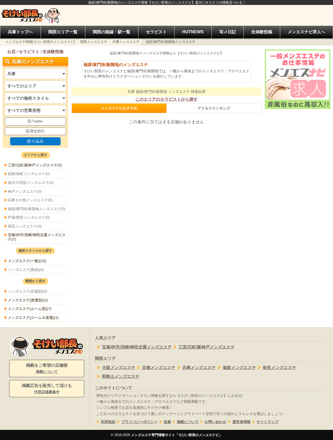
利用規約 (108, 422)
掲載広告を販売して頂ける (47, 388)
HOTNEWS (193, 32)
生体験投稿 (261, 32)
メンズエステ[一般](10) (27, 261)
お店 (11, 51)
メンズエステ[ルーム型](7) (30, 309)
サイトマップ (267, 422)
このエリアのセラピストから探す (166, 99)
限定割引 (37, 131)
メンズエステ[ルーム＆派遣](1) (33, 317)
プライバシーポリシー (139, 422)
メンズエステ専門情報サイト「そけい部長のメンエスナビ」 (176, 435)
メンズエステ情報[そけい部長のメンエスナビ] (40, 42)
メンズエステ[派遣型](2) (28, 300)
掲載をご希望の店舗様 (47, 368)
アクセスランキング (213, 108)
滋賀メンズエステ (239, 367)
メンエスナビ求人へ (306, 32)
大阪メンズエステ (118, 367)
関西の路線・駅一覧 (111, 32)
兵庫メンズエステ (125, 42)
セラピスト (156, 32)
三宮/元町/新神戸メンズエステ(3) (35, 165)
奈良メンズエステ (279, 367)
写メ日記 (227, 32)
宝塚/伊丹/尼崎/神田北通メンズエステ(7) (37, 237)
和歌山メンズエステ (120, 376)
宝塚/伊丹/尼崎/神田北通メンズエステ (137, 347)
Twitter (37, 121)
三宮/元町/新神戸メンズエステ (206, 347)
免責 (167, 422)
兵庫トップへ (20, 32)
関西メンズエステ (93, 42)
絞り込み (35, 141)
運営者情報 (241, 422)
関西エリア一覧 (63, 32)
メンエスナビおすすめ (119, 108)
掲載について (188, 422)
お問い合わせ (215, 422)
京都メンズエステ (158, 367)
